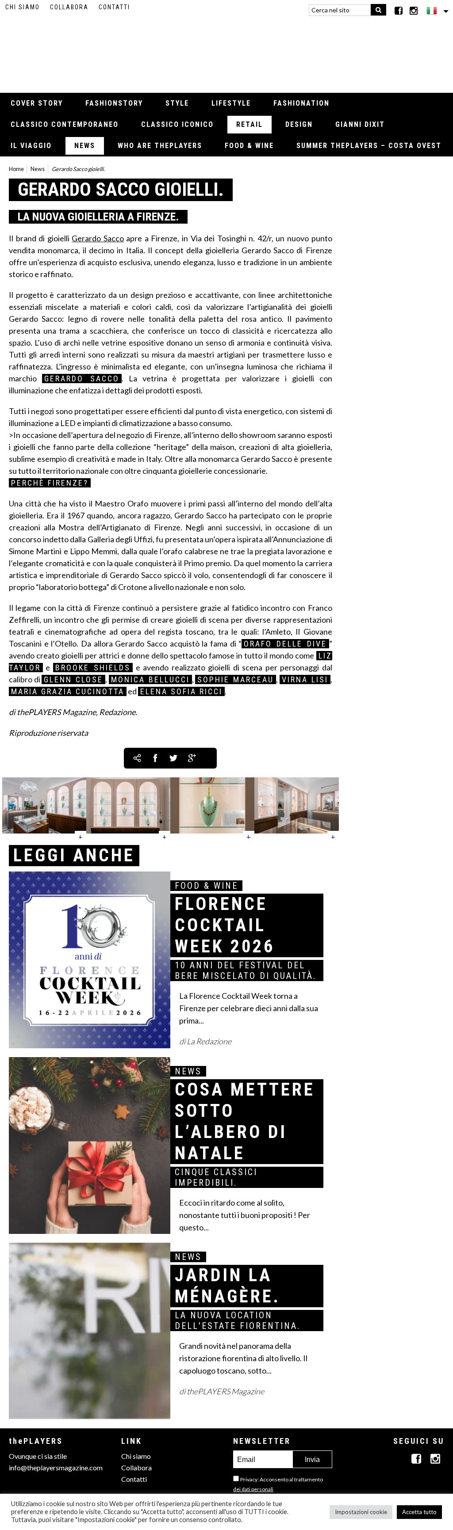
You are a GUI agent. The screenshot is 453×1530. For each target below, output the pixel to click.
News (84, 145)
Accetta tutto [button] (419, 1511)
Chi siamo (22, 7)
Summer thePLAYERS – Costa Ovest (368, 145)
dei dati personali (253, 1489)
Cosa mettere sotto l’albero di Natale (245, 1121)
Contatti (114, 7)
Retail (249, 124)
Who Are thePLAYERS (160, 145)
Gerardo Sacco (98, 238)
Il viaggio (31, 145)
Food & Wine (249, 145)
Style (177, 103)
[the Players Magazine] (226, 51)
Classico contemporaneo (65, 124)
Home (16, 169)
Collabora (69, 7)
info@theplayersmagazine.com (56, 1467)
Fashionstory (114, 103)
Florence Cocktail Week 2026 (225, 925)
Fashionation (301, 103)
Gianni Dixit (360, 124)
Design (299, 124)
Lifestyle (231, 103)
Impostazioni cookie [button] (361, 1511)
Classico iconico (177, 124)
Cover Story (37, 103)
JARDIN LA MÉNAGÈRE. (227, 1286)
